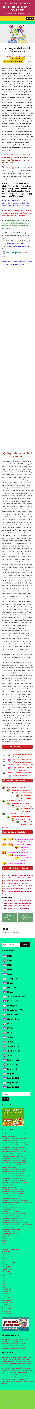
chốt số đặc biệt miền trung (19, 883)
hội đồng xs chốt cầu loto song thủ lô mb (13, 1185)
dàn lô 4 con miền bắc (11, 155)
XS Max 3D (11, 992)
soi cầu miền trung (20, 1372)
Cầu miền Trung (13, 1019)
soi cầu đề (14, 1375)
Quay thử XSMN (13, 1087)
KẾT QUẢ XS (5, 1236)
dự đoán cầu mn (23, 1359)
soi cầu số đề (28, 1372)
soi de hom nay (22, 1375)
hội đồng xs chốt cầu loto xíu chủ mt (12, 1207)
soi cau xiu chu (21, 1366)
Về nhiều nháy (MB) (15, 1010)
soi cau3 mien (9, 1363)
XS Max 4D (11, 983)
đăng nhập (9, 932)
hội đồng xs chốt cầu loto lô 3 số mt (12, 1198)
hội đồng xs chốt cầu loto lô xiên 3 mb (17, 906)
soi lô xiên (15, 1379)
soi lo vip (9, 1379)
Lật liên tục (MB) (13, 1001)
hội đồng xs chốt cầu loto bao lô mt (12, 1189)
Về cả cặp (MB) (13, 1006)
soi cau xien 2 (13, 1366)
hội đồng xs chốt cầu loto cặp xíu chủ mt (13, 1191)
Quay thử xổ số (6, 1307)
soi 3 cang (22, 1361)
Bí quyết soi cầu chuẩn (8, 1231)
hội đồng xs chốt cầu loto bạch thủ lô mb (18, 903)
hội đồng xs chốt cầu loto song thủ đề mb (13, 1180)
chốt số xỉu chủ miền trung (19, 875)
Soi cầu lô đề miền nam (8, 1209)
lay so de (17, 1361)
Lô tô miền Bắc (13, 1060)
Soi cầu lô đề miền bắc (17, 58)
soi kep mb (29, 1375)
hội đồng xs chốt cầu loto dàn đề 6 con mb (14, 1154)
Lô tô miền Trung (13, 1069)
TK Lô (3, 1275)
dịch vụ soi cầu (19, 1357)
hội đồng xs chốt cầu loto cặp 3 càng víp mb (14, 1149)
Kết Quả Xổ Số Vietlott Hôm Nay (11, 1249)
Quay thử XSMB (13, 1078)
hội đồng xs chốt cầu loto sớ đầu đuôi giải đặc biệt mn (17, 1224)
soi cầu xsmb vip (6, 1375)
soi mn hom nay (9, 1381)
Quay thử (10, 1073)
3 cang (4, 1357)
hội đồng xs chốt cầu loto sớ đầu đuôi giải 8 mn (15, 1222)
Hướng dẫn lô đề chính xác (9, 1233)
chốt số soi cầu (10, 1357)
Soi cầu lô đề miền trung (9, 1187)
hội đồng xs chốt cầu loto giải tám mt (12, 1196)
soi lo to (11, 1377)
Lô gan (9, 1024)
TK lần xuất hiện (13, 1051)
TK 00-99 (10, 1055)
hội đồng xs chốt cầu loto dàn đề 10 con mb (14, 1158)
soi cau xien (5, 1366)
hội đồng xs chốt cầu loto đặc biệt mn (12, 1216)
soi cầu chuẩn (9, 1370)
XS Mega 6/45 (12, 978)
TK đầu (10, 1037)
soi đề (15, 1381)
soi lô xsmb (21, 1379)
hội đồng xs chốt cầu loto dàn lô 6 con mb (13, 1169)
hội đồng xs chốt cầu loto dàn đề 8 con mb (14, 1156)
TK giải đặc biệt (13, 1046)
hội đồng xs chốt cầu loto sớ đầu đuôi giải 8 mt (15, 1200)
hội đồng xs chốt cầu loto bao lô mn (12, 1211)
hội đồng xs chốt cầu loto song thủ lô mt (13, 1205)
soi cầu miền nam (9, 1372)
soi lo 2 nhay (5, 1377)
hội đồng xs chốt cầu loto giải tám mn (12, 1218)
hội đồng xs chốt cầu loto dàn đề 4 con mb (14, 1151)
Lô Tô (3, 1295)
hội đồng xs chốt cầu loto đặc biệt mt (12, 1193)
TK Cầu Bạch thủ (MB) (16, 996)
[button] (30, 18)
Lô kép (9, 1033)
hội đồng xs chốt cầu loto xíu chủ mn (12, 1229)
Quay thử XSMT (13, 1082)
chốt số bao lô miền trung (19, 886)
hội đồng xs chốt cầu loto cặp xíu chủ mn (13, 1213)
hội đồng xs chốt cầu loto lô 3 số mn (12, 1220)
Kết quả (10, 969)
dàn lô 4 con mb (21, 160)
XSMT (9, 965)
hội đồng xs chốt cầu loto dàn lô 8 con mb (13, 1171)
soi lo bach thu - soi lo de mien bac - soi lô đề (17, 56)
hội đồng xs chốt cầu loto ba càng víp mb (13, 1140)
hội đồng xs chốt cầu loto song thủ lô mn (13, 1227)
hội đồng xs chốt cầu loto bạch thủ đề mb (18, 900)
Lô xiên (10, 1028)
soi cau (28, 1361)
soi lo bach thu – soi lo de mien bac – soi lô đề (17, 7)
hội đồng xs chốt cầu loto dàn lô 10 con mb (14, 1162)
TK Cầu (4, 1260)
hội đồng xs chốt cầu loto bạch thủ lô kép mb (9, 917)
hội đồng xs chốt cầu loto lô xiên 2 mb (12, 1174)
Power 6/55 (11, 987)
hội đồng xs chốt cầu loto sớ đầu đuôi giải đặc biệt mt (17, 1202)
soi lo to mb (17, 1377)
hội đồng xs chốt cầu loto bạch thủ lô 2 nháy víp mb (16, 1138)
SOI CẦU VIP (21, 1368)
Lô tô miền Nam (13, 1064)
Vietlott (10, 974)
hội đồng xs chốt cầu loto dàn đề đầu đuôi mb (25, 917)
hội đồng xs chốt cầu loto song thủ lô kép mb (14, 1182)
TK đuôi (10, 1042)
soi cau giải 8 (22, 1363)
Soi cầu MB (22, 1370)
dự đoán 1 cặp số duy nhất (11, 1359)
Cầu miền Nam (12, 1015)
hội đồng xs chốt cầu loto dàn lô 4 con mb (13, 1165)
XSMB (9, 956)
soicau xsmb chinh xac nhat (10, 1368)
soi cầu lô (15, 1370)
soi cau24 (16, 1363)
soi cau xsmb (29, 1366)
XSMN (9, 960)
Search (25, 944)
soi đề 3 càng (21, 1381)
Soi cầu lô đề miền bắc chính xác (13, 61)
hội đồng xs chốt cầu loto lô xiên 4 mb (17, 908)
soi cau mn (29, 1363)
